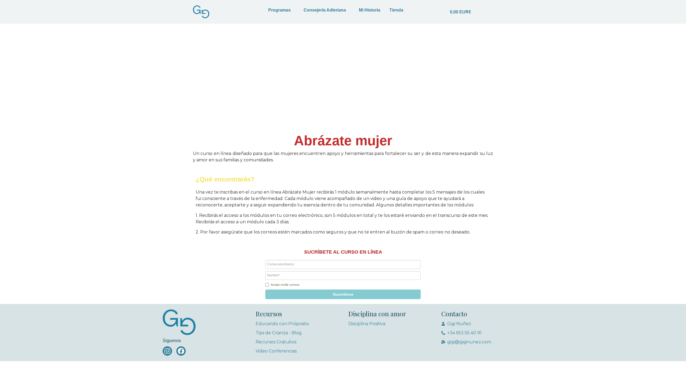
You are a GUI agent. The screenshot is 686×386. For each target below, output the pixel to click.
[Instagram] (167, 351)
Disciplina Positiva (366, 323)
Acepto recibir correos (285, 284)
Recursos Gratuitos (276, 341)
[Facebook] (181, 351)
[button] (343, 294)
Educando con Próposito (282, 323)
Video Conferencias (276, 351)
